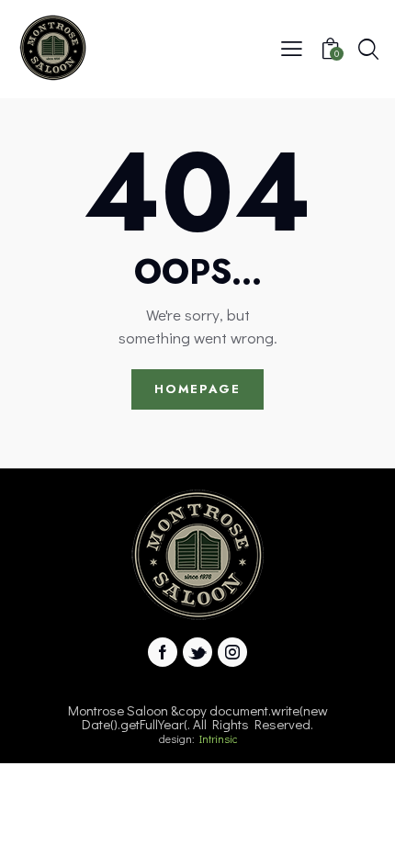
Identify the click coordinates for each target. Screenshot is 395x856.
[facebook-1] (162, 652)
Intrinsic (218, 738)
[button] (291, 47)
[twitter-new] (197, 652)
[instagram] (232, 652)
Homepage (197, 389)
